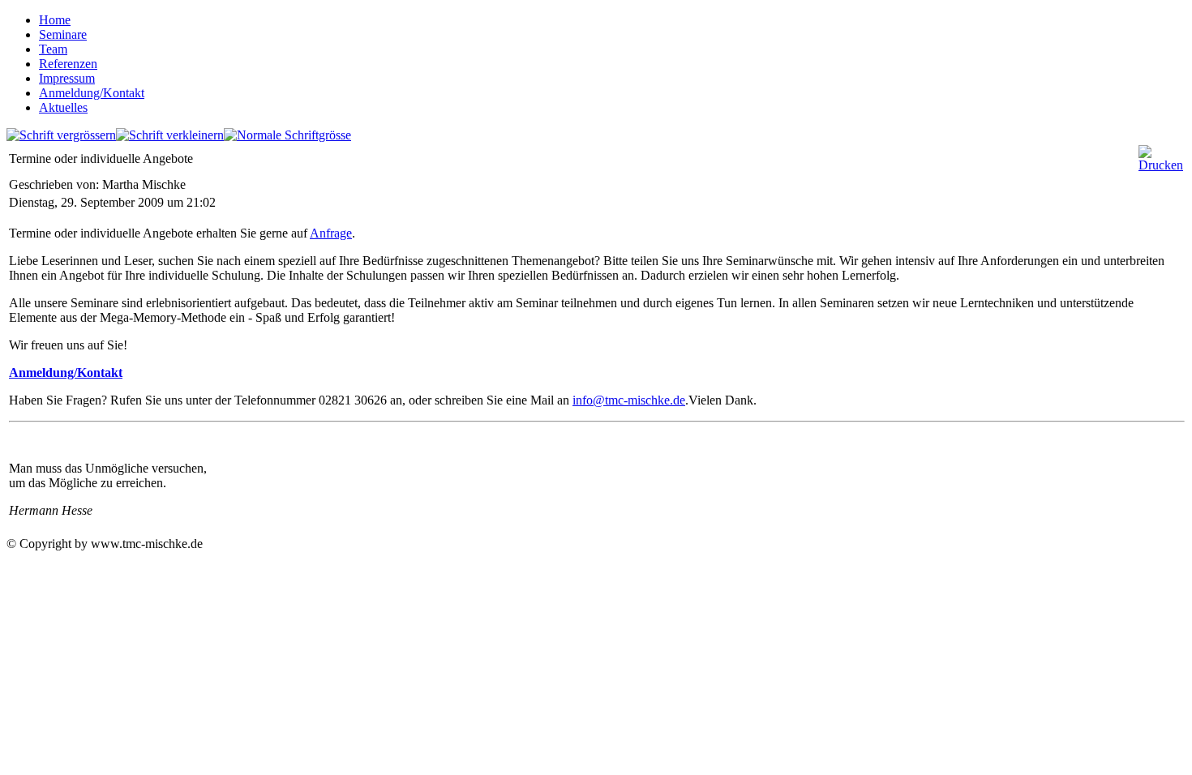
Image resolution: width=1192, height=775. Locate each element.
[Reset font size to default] (287, 135)
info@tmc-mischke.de (628, 400)
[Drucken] (1160, 165)
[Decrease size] (170, 135)
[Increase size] (61, 135)
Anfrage (331, 233)
